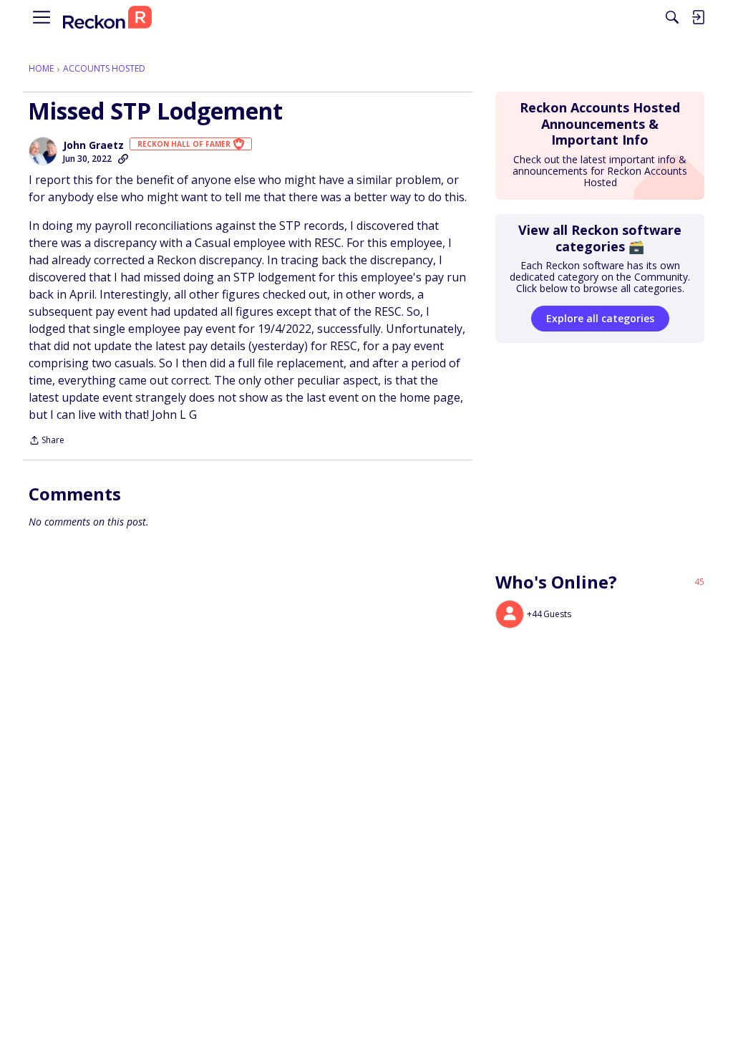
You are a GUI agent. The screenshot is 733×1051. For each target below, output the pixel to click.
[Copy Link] (123, 158)
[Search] (672, 17)
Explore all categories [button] (600, 318)
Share (46, 441)
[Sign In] (698, 17)
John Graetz (93, 145)
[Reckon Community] (107, 17)
